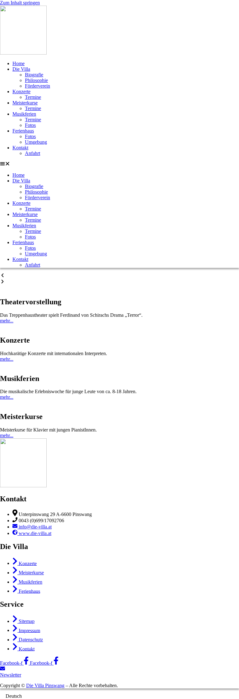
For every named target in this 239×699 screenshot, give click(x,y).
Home (18, 63)
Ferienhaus (23, 130)
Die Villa (21, 69)
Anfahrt (32, 153)
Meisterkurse (25, 102)
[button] (119, 164)
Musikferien (24, 114)
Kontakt (20, 147)
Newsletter (10, 674)
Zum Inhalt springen (20, 2)
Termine (33, 97)
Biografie (34, 74)
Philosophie (36, 80)
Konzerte (21, 91)
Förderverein (37, 86)
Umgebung (36, 142)
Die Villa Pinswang (45, 685)
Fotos (30, 125)
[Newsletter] (2, 669)
